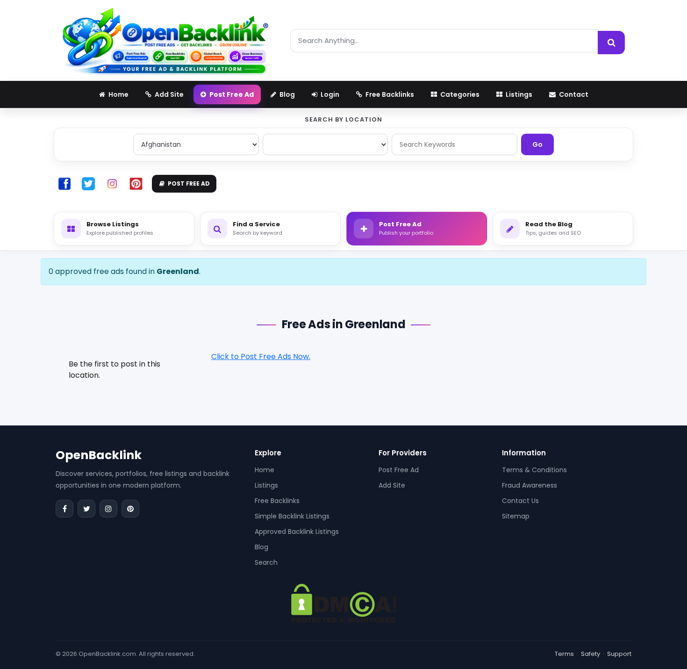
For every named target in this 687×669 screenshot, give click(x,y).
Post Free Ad (399, 470)
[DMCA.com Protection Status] (343, 602)
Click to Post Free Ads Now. (260, 356)
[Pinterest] (130, 509)
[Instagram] (108, 509)
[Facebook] (64, 509)
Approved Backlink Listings (297, 531)
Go (537, 144)
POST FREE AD (189, 183)
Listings (266, 485)
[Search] (611, 42)
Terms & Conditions (534, 470)
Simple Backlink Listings (292, 516)
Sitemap (516, 516)
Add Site (392, 485)
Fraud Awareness (529, 485)
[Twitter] (86, 509)
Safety (590, 653)
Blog (261, 547)
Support (619, 653)
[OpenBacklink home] (164, 40)
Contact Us (520, 500)
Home (264, 470)
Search (266, 562)
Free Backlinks (277, 500)
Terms (564, 653)
